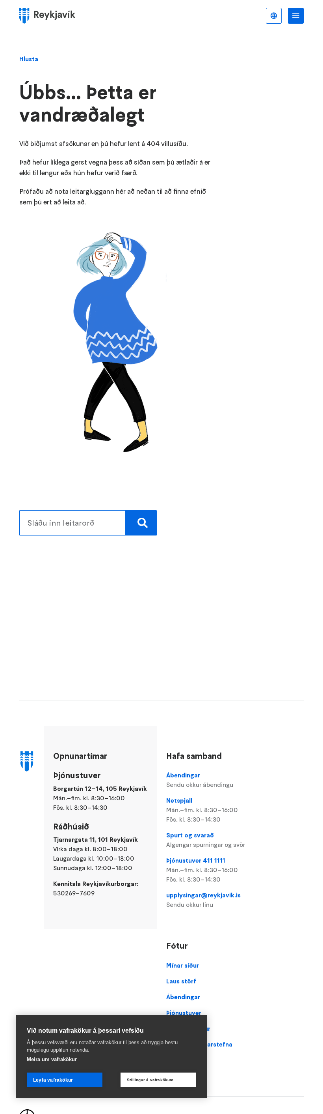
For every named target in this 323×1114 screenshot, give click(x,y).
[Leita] (141, 522)
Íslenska (274, 16)
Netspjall (202, 809)
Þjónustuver (183, 1013)
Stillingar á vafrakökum (150, 1080)
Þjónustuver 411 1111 (202, 869)
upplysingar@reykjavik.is (203, 899)
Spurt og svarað (205, 839)
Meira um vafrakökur (52, 1059)
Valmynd (296, 16)
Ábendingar (199, 779)
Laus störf (181, 981)
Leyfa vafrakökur (53, 1080)
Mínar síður (182, 965)
